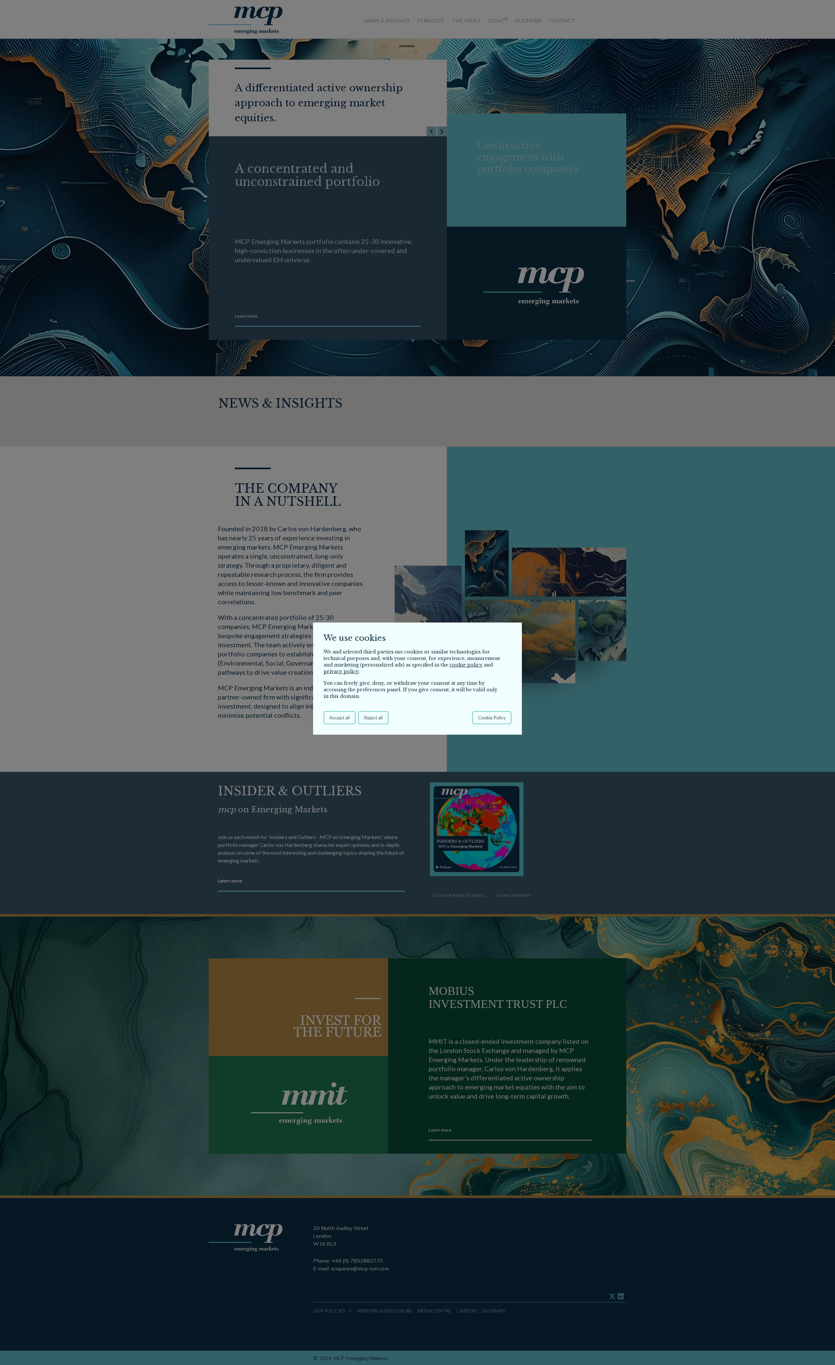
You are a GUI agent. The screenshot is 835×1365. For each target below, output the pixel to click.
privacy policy (341, 671)
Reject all (373, 717)
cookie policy (465, 665)
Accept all (339, 717)
